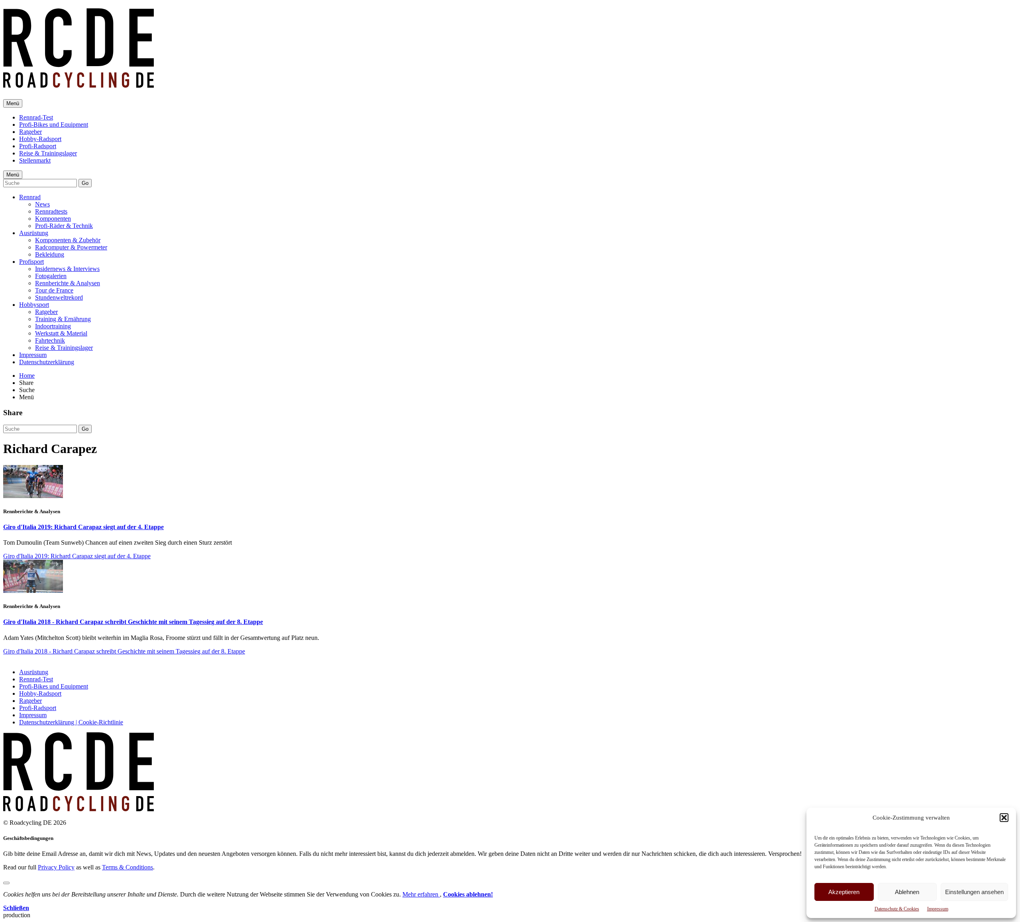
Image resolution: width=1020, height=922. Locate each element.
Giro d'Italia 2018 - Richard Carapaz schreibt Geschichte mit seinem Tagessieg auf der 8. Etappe (133, 621)
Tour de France (54, 290)
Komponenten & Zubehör (67, 240)
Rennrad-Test (36, 117)
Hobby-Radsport (40, 138)
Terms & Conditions (127, 867)
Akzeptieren (843, 892)
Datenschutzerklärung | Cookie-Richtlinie (71, 722)
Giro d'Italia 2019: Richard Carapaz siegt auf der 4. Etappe (83, 527)
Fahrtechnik (50, 340)
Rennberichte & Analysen (67, 283)
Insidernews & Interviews (67, 268)
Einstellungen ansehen (974, 892)
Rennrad (30, 197)
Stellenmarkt (35, 160)
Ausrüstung (33, 233)
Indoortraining (53, 326)
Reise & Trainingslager (48, 153)
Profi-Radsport (37, 146)
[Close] (6, 883)
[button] (1004, 818)
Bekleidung (49, 254)
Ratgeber (30, 131)
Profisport (31, 261)
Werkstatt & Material (61, 333)
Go (85, 183)
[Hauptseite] (78, 83)
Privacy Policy (56, 867)
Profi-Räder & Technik (64, 225)
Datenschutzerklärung (46, 362)
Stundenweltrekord (59, 297)
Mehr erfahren (421, 894)
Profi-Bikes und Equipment (53, 124)
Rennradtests (51, 211)
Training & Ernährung (63, 319)
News (42, 204)
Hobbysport (34, 304)
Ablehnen (907, 892)
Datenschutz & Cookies (897, 909)
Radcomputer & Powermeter (71, 247)
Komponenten (53, 218)
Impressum (937, 909)
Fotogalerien (51, 276)
